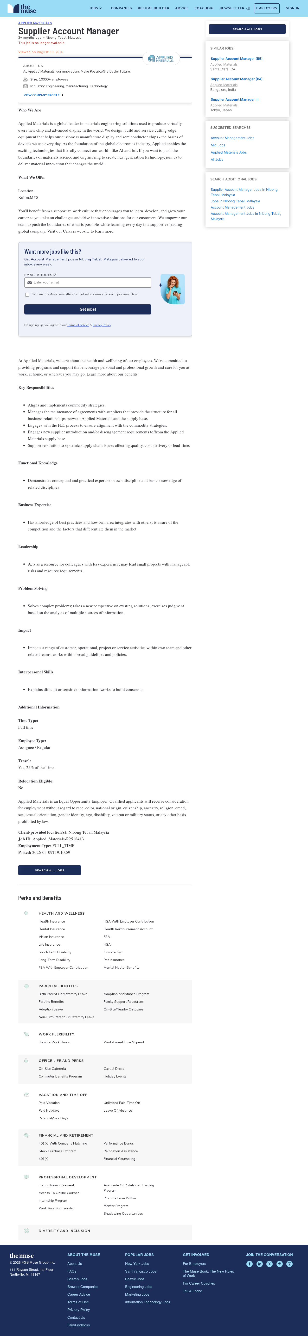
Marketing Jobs (137, 1294)
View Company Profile (41, 95)
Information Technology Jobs (147, 1301)
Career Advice (78, 1294)
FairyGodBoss (78, 1324)
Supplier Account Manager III (234, 99)
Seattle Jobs (135, 1278)
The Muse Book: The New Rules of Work (208, 1273)
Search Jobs (77, 1278)
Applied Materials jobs (229, 152)
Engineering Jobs (138, 1286)
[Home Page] (22, 9)
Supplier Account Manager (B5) (237, 58)
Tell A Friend (192, 1290)
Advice (182, 8)
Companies (121, 8)
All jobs (217, 159)
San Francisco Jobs (140, 1271)
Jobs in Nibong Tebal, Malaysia (235, 201)
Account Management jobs (232, 138)
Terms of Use (78, 1301)
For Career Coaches (199, 1283)
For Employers (194, 1263)
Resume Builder (153, 8)
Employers (266, 8)
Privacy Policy (102, 325)
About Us (74, 1263)
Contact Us (76, 1317)
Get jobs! (88, 309)
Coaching (204, 8)
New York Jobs (137, 1263)
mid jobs (218, 145)
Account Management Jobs (232, 207)
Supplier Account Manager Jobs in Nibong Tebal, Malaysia (244, 192)
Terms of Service (78, 325)
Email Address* (40, 275)
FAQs (72, 1271)
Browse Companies (82, 1286)
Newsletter (231, 8)
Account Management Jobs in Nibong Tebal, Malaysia (246, 216)
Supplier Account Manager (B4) (237, 79)
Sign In (293, 8)
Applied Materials (35, 23)
